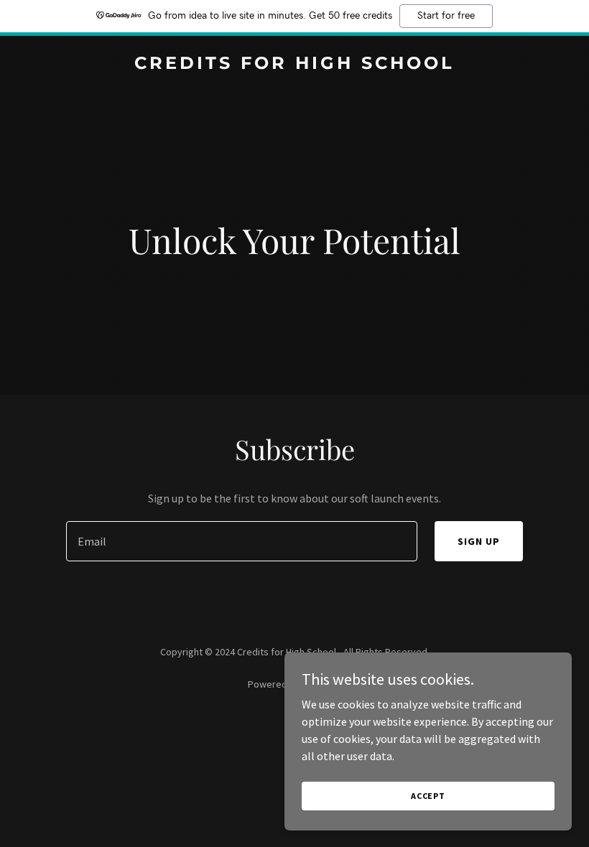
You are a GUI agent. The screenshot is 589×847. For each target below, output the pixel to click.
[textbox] (241, 541)
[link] (294, 64)
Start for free (446, 16)
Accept (428, 795)
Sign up (479, 541)
